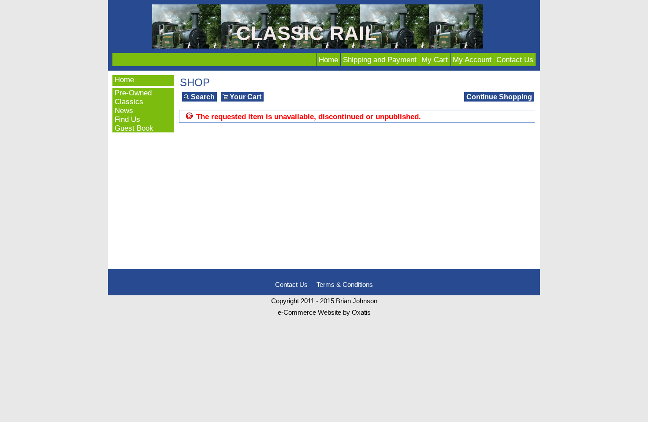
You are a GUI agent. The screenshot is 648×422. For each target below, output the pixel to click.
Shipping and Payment (380, 59)
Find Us (127, 119)
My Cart (434, 59)
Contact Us (514, 59)
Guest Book (134, 128)
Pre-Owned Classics (133, 97)
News (124, 110)
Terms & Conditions (345, 284)
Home (328, 59)
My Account (472, 59)
